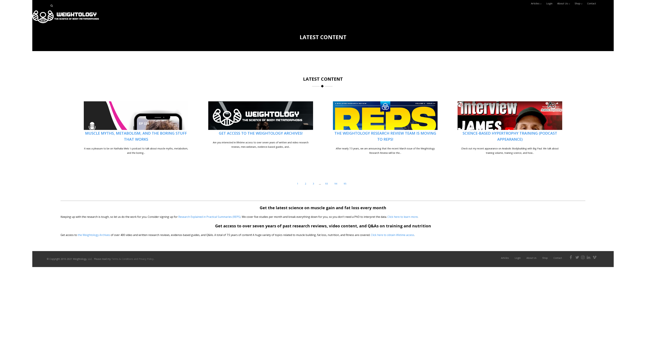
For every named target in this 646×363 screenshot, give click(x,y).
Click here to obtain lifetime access (392, 235)
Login (549, 3)
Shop (577, 3)
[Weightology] (65, 24)
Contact (591, 3)
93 (326, 183)
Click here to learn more (402, 217)
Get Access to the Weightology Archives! (261, 133)
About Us (562, 3)
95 (345, 183)
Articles (535, 3)
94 (335, 183)
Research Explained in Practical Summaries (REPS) (209, 217)
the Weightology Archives (94, 235)
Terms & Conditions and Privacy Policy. (132, 258)
